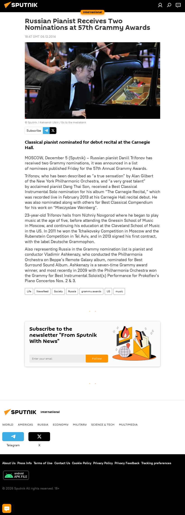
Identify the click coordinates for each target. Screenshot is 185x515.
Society (58, 291)
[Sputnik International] (22, 9)
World (7, 424)
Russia (72, 291)
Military (80, 424)
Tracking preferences (156, 463)
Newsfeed (43, 291)
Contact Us (62, 463)
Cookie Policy (81, 463)
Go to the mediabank (73, 122)
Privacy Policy (103, 463)
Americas (25, 424)
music (119, 291)
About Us (9, 463)
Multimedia (128, 424)
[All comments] (6, 508)
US (108, 291)
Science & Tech (102, 424)
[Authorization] (160, 4)
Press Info (24, 463)
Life (29, 291)
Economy (60, 424)
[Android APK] (16, 476)
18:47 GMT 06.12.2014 (40, 37)
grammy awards (91, 291)
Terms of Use (43, 463)
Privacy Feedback (127, 463)
